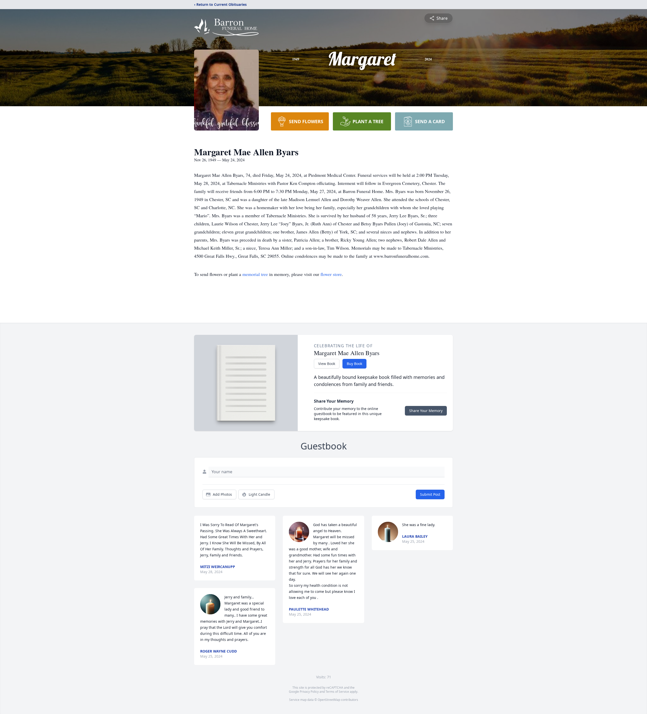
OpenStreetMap (329, 700)
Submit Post (430, 494)
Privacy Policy (309, 691)
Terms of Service (337, 691)
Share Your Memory (426, 410)
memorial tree (255, 274)
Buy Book (354, 363)
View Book (326, 363)
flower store (331, 274)
